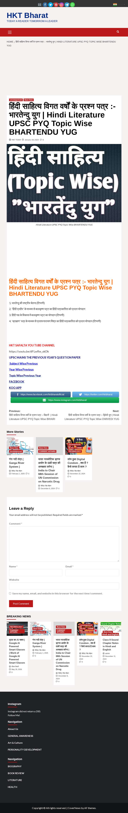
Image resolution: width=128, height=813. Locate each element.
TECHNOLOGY (75, 451)
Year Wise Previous (21, 369)
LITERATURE (15, 780)
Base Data (29, 100)
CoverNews (74, 807)
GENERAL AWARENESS (20, 735)
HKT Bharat (27, 15)
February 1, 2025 (18, 474)
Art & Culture (15, 742)
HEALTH (12, 787)
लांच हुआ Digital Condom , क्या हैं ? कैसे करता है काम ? (78, 463)
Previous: (33, 415)
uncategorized (16, 100)
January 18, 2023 (32, 140)
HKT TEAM (16, 140)
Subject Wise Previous (23, 363)
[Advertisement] (64, 72)
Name (13, 566)
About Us (13, 729)
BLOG (71, 448)
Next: (92, 415)
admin (107, 653)
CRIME (79, 448)
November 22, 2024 (77, 474)
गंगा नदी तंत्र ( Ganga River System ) (16, 463)
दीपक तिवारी (15, 666)
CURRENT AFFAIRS (47, 451)
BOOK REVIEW (16, 773)
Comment (15, 523)
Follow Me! (14, 715)
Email (69, 566)
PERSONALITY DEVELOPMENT (25, 749)
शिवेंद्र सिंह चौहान (17, 471)
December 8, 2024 (48, 488)
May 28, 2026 (17, 669)
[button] (10, 32)
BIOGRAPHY (15, 766)
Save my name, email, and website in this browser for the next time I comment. (57, 593)
